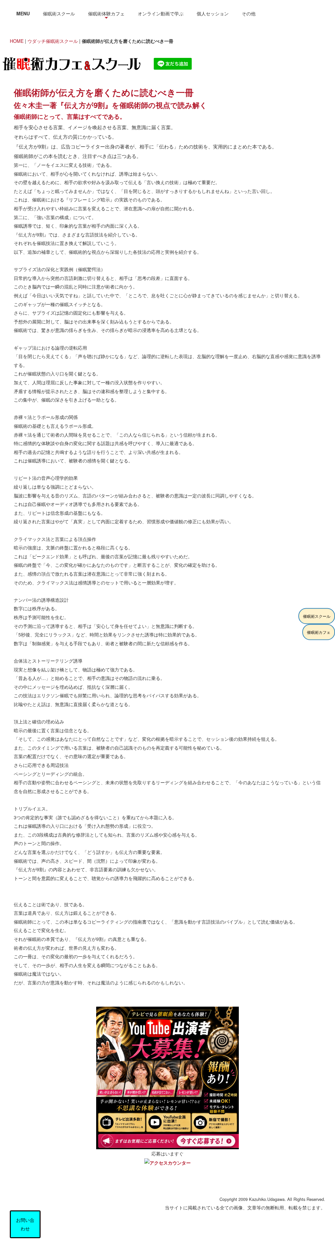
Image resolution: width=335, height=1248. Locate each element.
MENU (23, 13)
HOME (17, 41)
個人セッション (213, 13)
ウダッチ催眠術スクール (52, 41)
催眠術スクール (59, 13)
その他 (249, 13)
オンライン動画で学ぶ (161, 13)
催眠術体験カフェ (106, 13)
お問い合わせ (25, 1224)
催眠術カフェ (318, 632)
